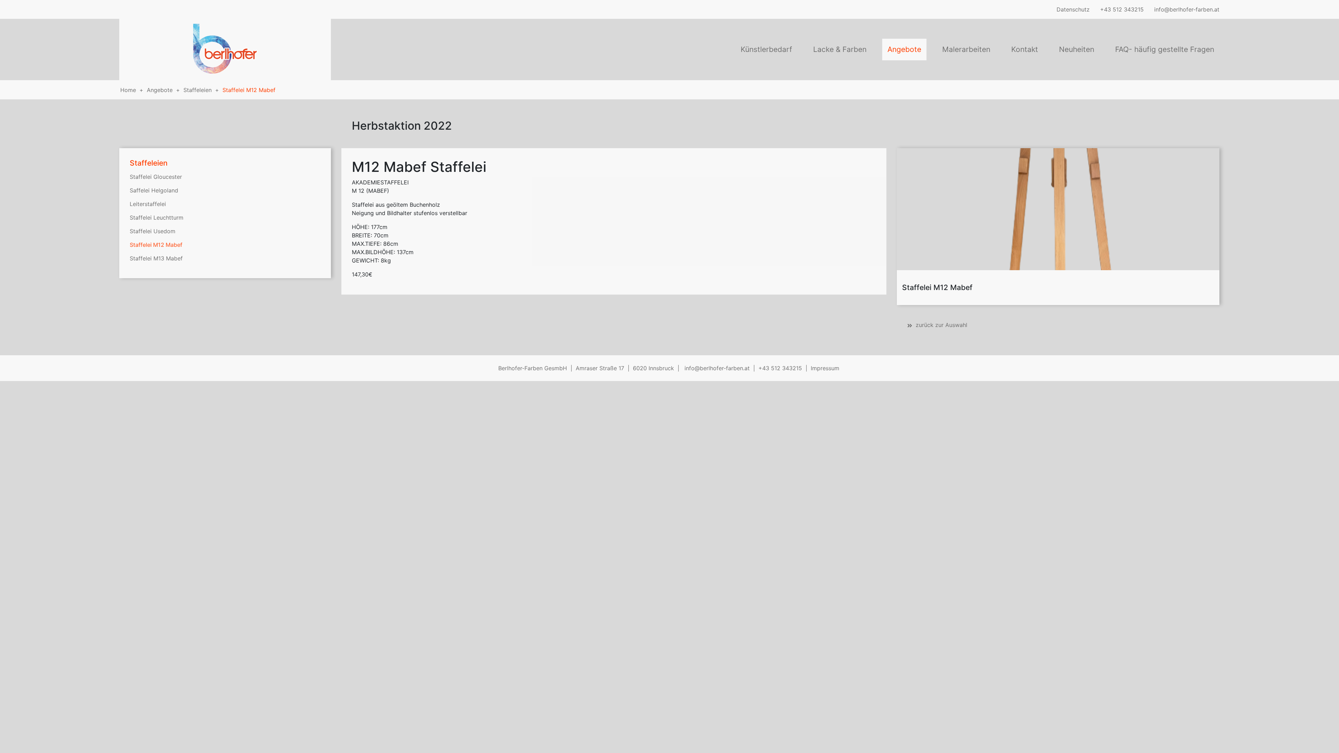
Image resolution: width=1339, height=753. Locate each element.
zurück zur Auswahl (941, 324)
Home (128, 89)
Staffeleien (197, 89)
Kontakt (1024, 49)
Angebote (904, 49)
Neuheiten (1076, 49)
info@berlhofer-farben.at (1186, 9)
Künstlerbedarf (766, 49)
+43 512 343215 (1122, 9)
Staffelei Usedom (152, 231)
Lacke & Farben (840, 49)
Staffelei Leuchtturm (156, 217)
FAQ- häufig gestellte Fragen (1164, 49)
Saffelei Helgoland (154, 190)
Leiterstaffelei (148, 203)
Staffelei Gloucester (156, 176)
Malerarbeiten (966, 49)
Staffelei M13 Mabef (156, 258)
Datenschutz (1073, 9)
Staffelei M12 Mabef (248, 89)
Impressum (825, 368)
